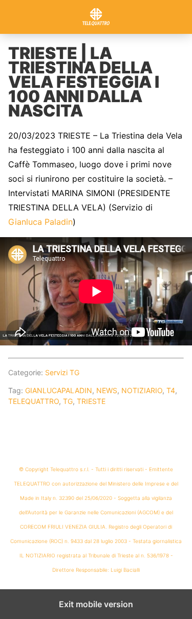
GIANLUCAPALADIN (58, 390)
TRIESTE (91, 401)
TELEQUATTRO (33, 401)
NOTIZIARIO (141, 390)
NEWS (106, 390)
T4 (170, 390)
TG (68, 401)
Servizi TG (62, 372)
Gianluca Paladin (40, 222)
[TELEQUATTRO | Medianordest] (96, 17)
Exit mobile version (96, 604)
